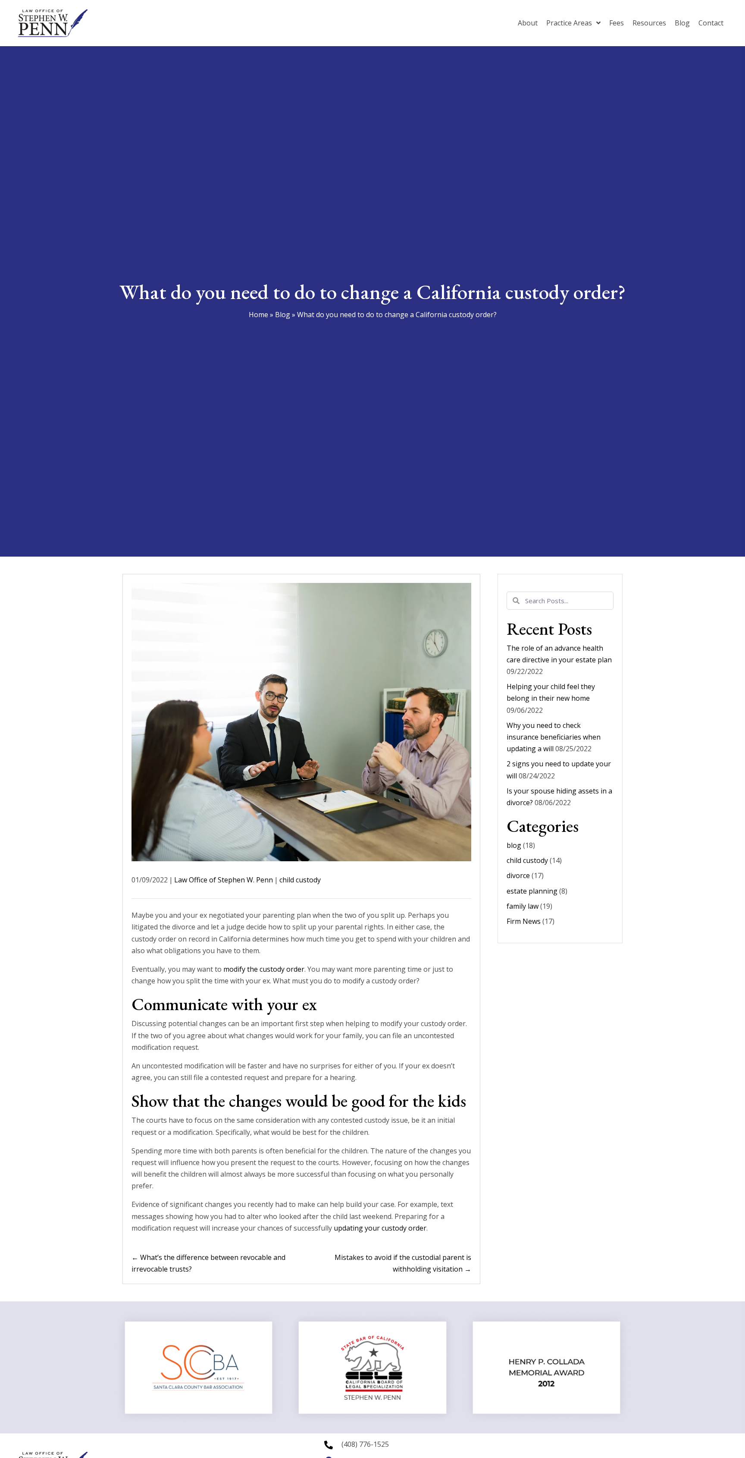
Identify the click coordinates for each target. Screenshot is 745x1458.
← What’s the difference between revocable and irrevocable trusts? (208, 1263)
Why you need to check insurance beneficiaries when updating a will (554, 737)
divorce (518, 875)
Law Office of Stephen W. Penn (223, 880)
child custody (300, 880)
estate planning (532, 891)
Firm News (524, 921)
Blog (282, 314)
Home (258, 314)
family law (522, 906)
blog (514, 845)
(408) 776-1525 (365, 1444)
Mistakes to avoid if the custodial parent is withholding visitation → (403, 1263)
